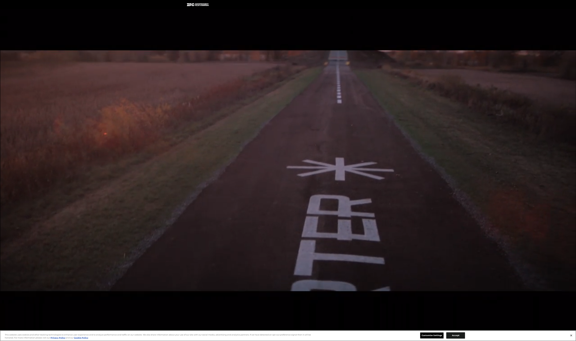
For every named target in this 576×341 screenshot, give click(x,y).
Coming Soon (250, 5)
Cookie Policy (81, 338)
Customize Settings (432, 335)
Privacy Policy (58, 338)
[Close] (571, 335)
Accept (455, 335)
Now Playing (228, 5)
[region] (288, 335)
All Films (377, 5)
